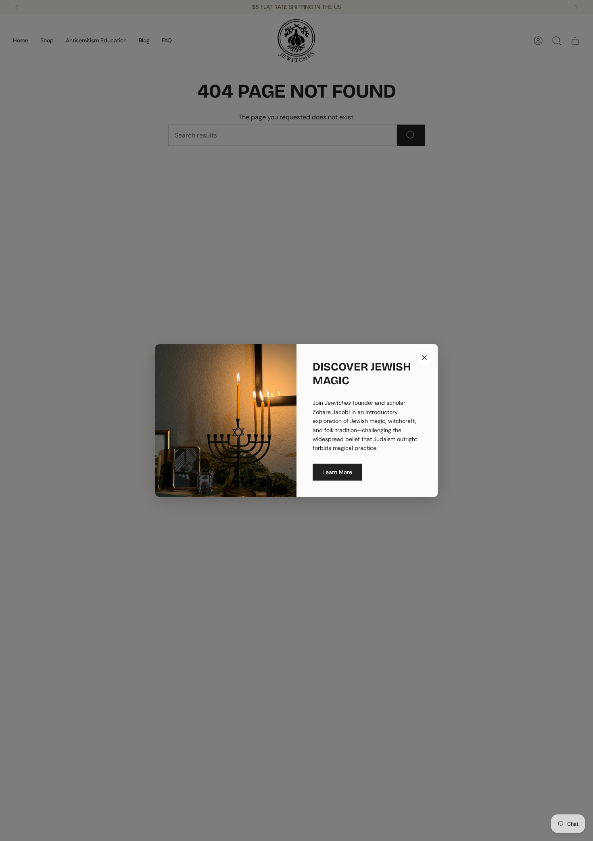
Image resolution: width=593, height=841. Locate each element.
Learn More (337, 472)
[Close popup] (424, 357)
